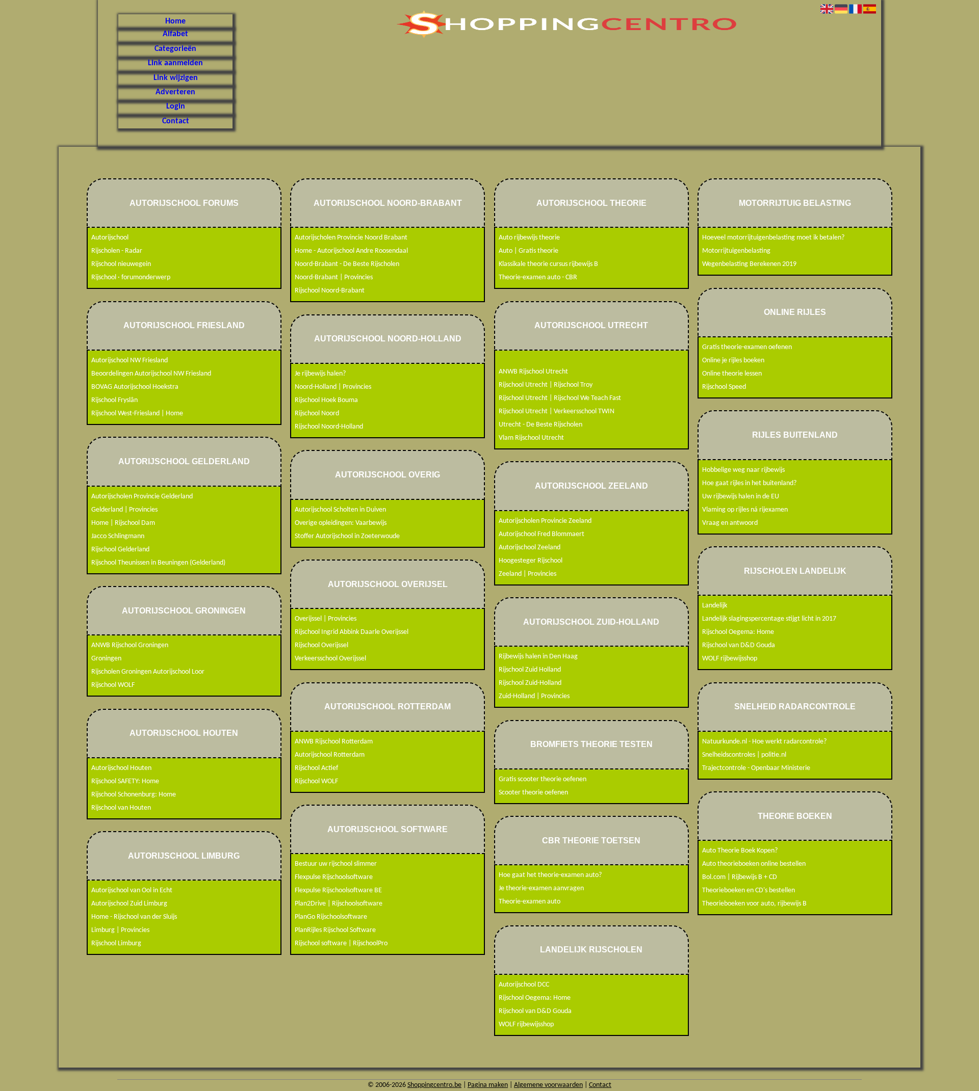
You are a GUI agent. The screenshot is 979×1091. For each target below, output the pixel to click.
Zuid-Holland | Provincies (534, 696)
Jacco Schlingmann (117, 536)
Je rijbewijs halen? (320, 374)
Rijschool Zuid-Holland (530, 683)
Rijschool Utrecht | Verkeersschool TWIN (556, 411)
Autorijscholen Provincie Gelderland (142, 496)
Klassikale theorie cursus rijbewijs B (548, 264)
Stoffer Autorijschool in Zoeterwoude (347, 536)
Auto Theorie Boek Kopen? (740, 851)
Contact (175, 121)
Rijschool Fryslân (114, 400)
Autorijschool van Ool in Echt (131, 890)
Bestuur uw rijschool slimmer (336, 864)
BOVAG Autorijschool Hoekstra (134, 387)
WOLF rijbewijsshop (526, 1024)
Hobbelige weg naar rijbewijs (743, 470)
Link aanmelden (175, 63)
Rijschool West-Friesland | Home (137, 413)
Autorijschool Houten (121, 768)
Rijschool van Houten (121, 808)
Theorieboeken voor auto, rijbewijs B (754, 904)
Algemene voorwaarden (548, 1085)
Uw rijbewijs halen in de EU (740, 496)
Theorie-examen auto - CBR (538, 277)
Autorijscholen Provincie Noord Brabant (351, 238)
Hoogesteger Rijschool (530, 561)
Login (175, 106)
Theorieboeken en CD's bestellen (748, 890)
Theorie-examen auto (529, 902)
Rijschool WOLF (113, 685)
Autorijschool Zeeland (529, 547)
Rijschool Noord (317, 413)
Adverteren (175, 92)
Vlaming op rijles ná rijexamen (745, 510)
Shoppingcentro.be (434, 1085)
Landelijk (714, 605)
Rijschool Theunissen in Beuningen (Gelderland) (158, 563)
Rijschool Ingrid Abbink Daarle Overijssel (351, 632)
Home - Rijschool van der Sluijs (134, 917)
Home (175, 21)
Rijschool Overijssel (321, 645)
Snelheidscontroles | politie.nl (744, 755)
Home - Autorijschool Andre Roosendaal (351, 251)
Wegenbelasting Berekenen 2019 (749, 264)
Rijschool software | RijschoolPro (341, 943)
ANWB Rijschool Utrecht (533, 372)
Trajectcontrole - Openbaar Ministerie (756, 768)
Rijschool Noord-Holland (329, 427)
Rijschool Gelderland (120, 549)
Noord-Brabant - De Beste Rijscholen (347, 264)
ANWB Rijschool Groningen (129, 645)
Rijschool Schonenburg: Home (133, 795)
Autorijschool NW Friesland (129, 360)
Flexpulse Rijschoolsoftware (334, 877)
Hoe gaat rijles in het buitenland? (749, 483)
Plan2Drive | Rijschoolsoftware (338, 904)
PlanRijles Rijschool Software (335, 930)
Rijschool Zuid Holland (530, 670)
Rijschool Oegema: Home (535, 998)
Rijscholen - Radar (116, 251)
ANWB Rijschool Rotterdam (334, 742)
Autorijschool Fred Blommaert (541, 534)
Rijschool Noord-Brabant (330, 291)
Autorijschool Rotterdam (330, 755)
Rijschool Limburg (116, 943)
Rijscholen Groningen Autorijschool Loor (147, 672)
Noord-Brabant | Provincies (334, 277)
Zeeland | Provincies (527, 574)
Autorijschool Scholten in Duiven (340, 510)
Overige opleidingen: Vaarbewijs (341, 523)
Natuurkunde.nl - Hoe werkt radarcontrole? (764, 742)
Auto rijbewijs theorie (529, 238)
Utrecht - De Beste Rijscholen (540, 425)
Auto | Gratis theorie (528, 251)
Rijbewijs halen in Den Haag (538, 656)
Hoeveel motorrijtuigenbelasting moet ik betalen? (773, 238)
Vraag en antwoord (730, 523)
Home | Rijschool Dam (123, 523)
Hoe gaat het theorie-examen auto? (550, 875)
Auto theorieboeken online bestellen (754, 864)
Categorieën (175, 49)
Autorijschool (109, 238)
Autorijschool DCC (524, 985)
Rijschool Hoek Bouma (326, 400)
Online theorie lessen (732, 374)
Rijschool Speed (724, 387)
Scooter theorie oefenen (533, 792)
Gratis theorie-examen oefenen (747, 347)
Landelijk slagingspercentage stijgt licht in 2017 (769, 619)
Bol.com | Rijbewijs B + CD (739, 877)
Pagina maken (488, 1085)
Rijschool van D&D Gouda (535, 1011)
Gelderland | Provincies (124, 510)
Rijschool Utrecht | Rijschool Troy (545, 385)
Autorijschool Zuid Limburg (129, 904)
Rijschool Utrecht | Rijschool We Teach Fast (560, 398)
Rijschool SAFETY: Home (125, 781)
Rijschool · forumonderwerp (130, 277)
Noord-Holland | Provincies (333, 387)
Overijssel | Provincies (325, 619)
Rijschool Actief (316, 768)
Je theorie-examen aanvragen (541, 888)
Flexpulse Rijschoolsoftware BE (338, 890)
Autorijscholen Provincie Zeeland (545, 521)
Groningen (106, 658)
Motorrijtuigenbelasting (736, 251)
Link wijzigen (175, 78)
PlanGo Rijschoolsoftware (331, 917)
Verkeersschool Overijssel (330, 658)
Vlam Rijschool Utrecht (531, 438)
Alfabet (175, 34)
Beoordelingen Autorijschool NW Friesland (151, 374)
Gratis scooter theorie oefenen (542, 779)
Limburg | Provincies (120, 930)
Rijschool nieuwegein (121, 264)
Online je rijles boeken (733, 360)
